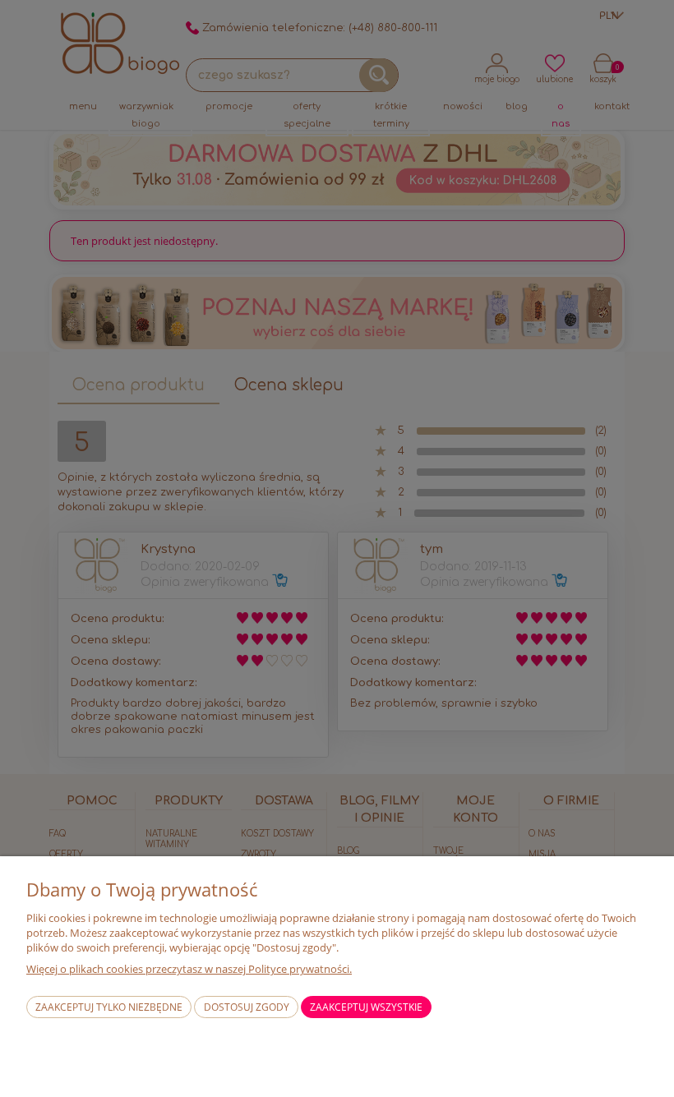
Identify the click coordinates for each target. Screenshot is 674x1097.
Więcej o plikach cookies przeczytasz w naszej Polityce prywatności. (189, 968)
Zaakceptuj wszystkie (366, 1007)
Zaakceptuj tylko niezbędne (108, 1007)
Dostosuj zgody (246, 1007)
